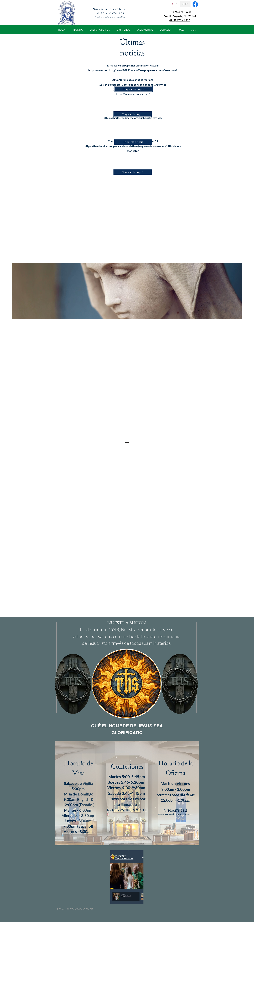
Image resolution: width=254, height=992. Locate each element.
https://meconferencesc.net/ (133, 94)
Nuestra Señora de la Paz (110, 9)
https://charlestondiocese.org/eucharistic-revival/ (132, 117)
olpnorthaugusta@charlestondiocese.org (175, 814)
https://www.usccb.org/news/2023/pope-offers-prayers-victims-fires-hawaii (132, 70)
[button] (78, 30)
